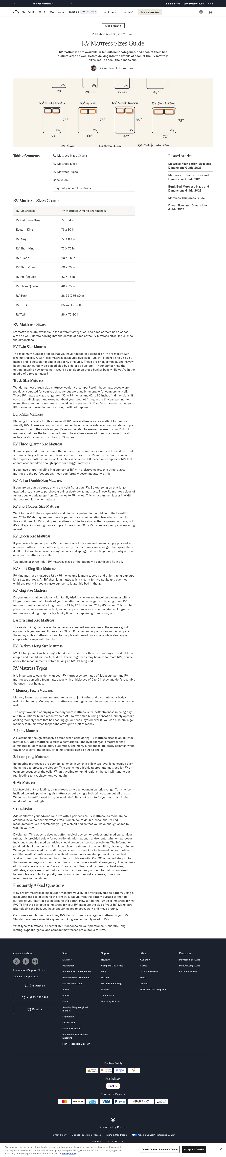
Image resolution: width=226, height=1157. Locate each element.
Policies (105, 989)
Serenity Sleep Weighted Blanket (75, 1009)
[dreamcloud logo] (29, 12)
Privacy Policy (59, 1134)
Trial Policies (108, 995)
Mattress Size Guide (189, 959)
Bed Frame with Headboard (76, 971)
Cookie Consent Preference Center (156, 1134)
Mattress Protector (72, 983)
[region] (113, 1149)
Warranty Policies (110, 1001)
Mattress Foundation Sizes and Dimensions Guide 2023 (190, 166)
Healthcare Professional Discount (75, 1036)
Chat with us (37, 985)
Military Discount (71, 1028)
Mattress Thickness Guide (186, 198)
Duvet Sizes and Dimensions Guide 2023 (188, 207)
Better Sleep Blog (188, 971)
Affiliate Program (149, 971)
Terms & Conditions (116, 1134)
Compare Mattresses (112, 965)
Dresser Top (68, 1022)
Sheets (65, 989)
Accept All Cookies (194, 1149)
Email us (37, 1009)
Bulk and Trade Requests (153, 989)
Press (143, 977)
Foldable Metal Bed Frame (76, 977)
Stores (143, 965)
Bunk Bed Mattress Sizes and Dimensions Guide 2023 (188, 188)
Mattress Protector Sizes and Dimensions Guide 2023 (188, 177)
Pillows (66, 995)
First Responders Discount (76, 1043)
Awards (144, 983)
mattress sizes (54, 820)
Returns (105, 977)
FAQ (103, 971)
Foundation (68, 965)
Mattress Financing (111, 983)
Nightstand (68, 1016)
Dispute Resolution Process (86, 1134)
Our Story (145, 959)
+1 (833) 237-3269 (37, 997)
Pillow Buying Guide (189, 965)
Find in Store (173, 3)
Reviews (105, 959)
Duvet (65, 1001)
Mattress (67, 959)
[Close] (220, 1149)
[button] (194, 3)
